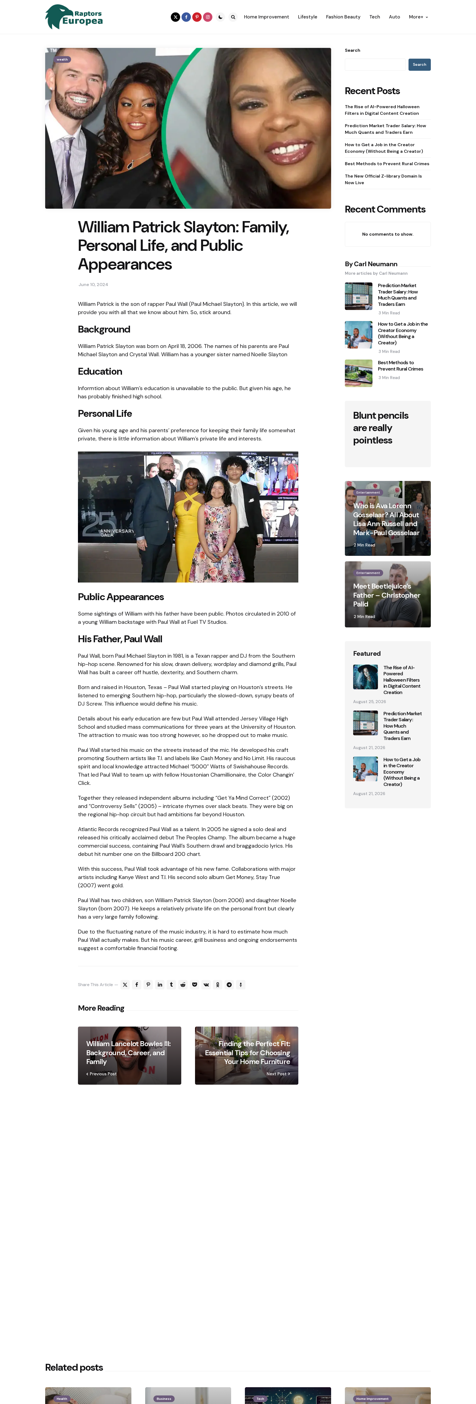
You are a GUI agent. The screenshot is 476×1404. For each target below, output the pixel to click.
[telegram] (229, 984)
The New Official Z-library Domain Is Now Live (383, 179)
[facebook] (186, 17)
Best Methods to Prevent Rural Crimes (387, 164)
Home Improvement (372, 1399)
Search (352, 50)
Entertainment (368, 492)
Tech (260, 1399)
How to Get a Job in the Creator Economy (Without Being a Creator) (384, 148)
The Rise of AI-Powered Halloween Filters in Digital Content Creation (382, 110)
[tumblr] (171, 984)
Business (164, 1399)
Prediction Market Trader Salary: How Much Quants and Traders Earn (385, 129)
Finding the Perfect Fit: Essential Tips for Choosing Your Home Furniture (247, 1052)
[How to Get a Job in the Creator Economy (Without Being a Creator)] (365, 769)
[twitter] (175, 17)
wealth (62, 59)
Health (62, 1399)
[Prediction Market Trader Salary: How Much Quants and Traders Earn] (365, 723)
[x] (125, 984)
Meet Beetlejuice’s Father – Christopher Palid (386, 595)
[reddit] (183, 984)
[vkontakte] (206, 984)
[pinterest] (197, 17)
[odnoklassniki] (217, 984)
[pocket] (194, 984)
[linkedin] (159, 984)
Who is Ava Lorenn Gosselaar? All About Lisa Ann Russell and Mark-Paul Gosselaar (386, 519)
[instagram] (207, 17)
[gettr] (240, 984)
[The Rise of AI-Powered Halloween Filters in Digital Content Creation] (365, 677)
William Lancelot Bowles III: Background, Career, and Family (128, 1052)
